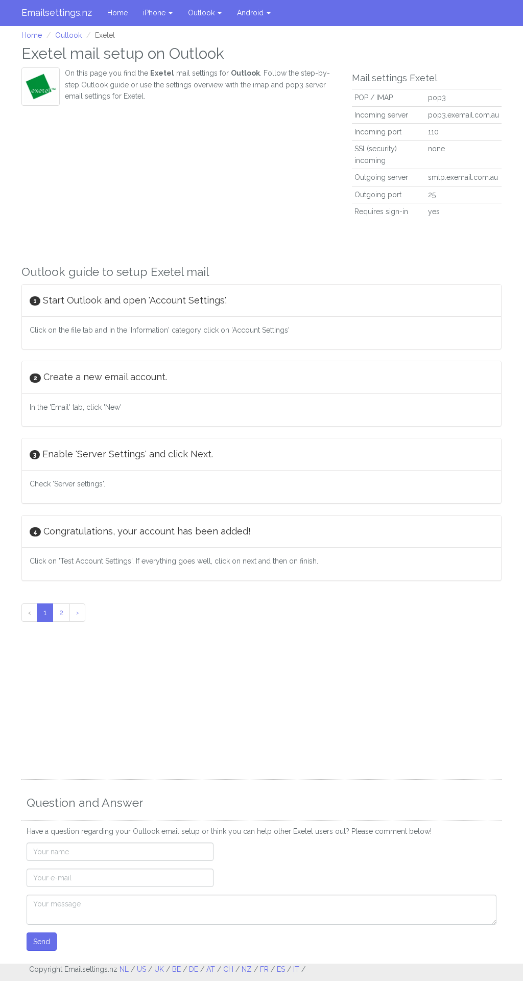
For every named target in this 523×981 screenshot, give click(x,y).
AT (210, 969)
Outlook (202, 13)
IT (296, 969)
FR (264, 969)
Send (41, 942)
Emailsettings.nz (56, 12)
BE (176, 969)
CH (228, 969)
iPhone (155, 13)
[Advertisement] (179, 182)
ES (281, 969)
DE (193, 969)
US (141, 969)
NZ (247, 969)
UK (159, 969)
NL (124, 969)
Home (117, 13)
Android (251, 13)
